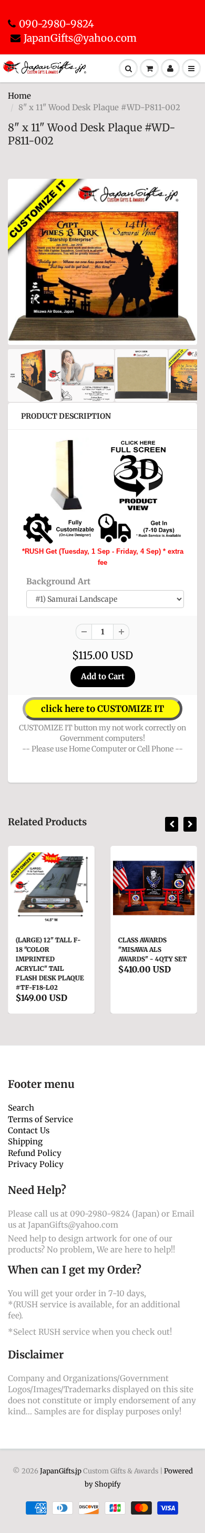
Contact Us (28, 1130)
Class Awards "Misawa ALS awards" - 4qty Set (152, 949)
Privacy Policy (36, 1164)
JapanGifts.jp (60, 1471)
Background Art (58, 581)
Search (21, 1108)
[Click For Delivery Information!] (102, 528)
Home (19, 96)
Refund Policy (35, 1153)
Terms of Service (40, 1119)
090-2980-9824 (56, 23)
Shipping (25, 1141)
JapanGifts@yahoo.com (80, 38)
